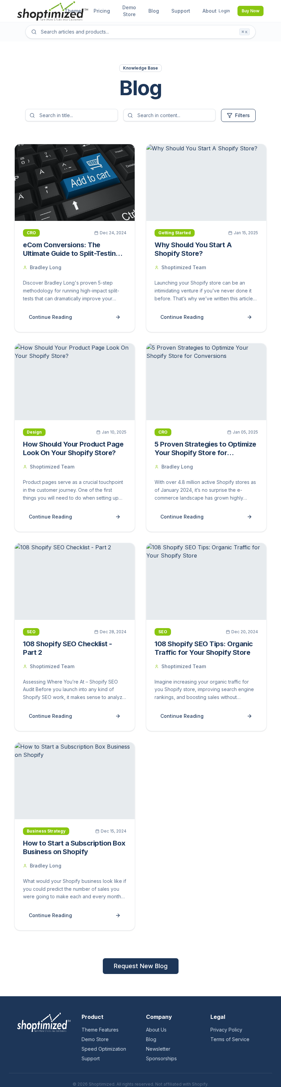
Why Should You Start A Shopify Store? (193, 249)
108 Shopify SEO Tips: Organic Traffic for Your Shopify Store (204, 648)
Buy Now (250, 10)
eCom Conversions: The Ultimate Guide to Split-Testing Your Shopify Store (71, 253)
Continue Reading (50, 317)
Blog (151, 1039)
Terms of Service (229, 1039)
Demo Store (95, 1039)
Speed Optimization (104, 1049)
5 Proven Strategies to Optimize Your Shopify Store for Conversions (205, 452)
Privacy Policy (226, 1030)
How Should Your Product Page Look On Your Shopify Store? (73, 448)
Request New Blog (141, 966)
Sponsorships (161, 1058)
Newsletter (158, 1049)
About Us (156, 1030)
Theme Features (100, 1030)
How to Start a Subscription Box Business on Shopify (74, 847)
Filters (242, 115)
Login (224, 10)
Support (91, 1058)
